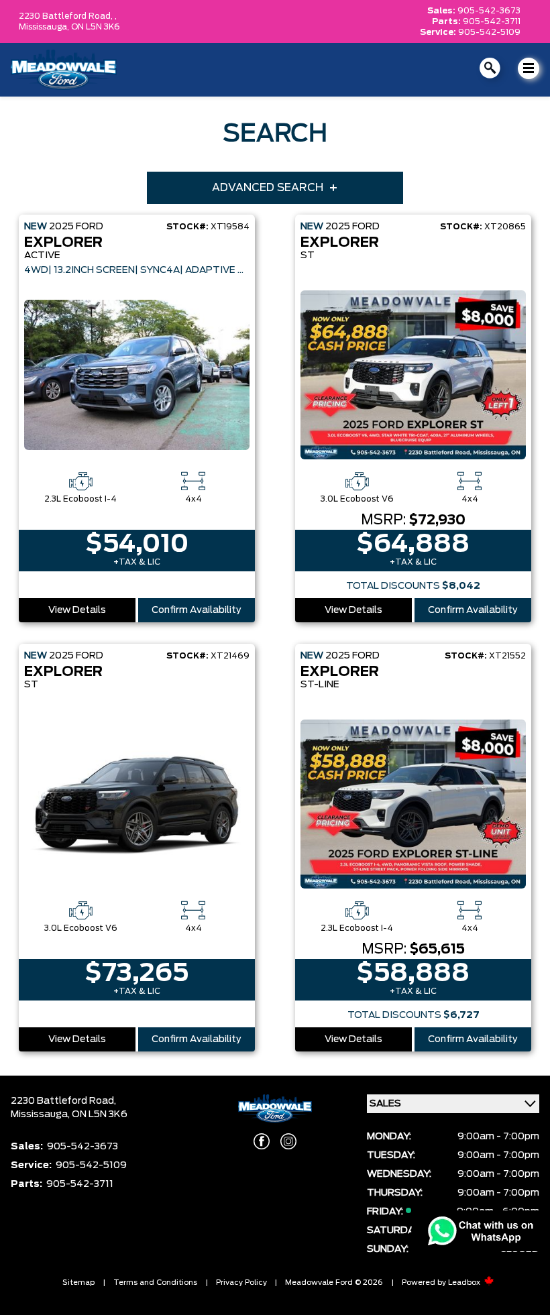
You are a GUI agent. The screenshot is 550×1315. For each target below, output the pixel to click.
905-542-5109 (489, 32)
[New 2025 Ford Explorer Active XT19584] (137, 374)
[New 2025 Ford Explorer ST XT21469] (137, 804)
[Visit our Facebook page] (262, 1141)
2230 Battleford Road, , (68, 16)
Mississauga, (45, 27)
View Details (77, 610)
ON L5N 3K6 (95, 27)
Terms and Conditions (155, 1282)
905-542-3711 (491, 21)
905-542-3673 (488, 11)
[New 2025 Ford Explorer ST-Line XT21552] (413, 804)
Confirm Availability (196, 610)
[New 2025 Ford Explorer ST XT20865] (413, 374)
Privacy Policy (241, 1282)
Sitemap (78, 1282)
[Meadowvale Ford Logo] (64, 70)
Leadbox (465, 1282)
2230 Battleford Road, (63, 1101)
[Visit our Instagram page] (288, 1141)
